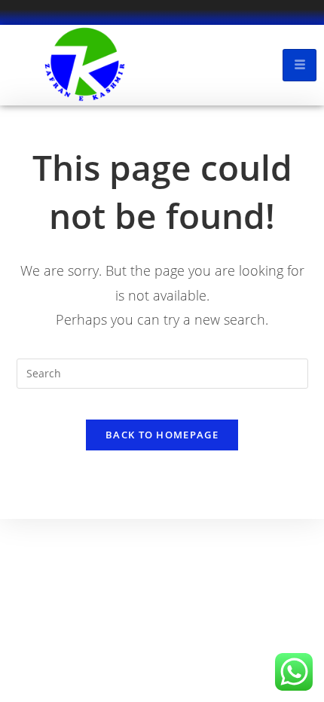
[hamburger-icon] (299, 65)
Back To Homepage (162, 434)
